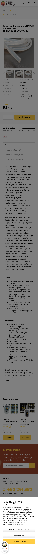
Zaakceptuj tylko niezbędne (19, 529)
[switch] (5, 551)
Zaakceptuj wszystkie (19, 541)
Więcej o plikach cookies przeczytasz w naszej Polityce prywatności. (17, 523)
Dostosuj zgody (19, 535)
